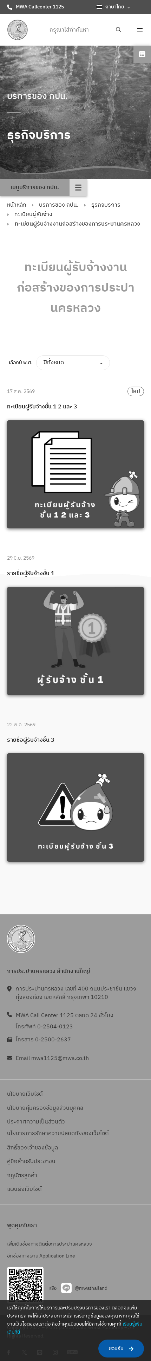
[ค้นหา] (118, 30)
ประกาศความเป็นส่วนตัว (36, 1122)
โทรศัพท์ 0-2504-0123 (44, 1027)
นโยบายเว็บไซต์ (24, 1094)
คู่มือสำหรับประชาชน (31, 1161)
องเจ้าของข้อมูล (39, 1148)
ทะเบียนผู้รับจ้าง (33, 214)
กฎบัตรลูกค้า (22, 1175)
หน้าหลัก (16, 205)
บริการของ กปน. (58, 205)
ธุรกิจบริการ (105, 205)
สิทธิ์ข (13, 1148)
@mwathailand (91, 1288)
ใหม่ (135, 391)
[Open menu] (140, 30)
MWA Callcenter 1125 (40, 7)
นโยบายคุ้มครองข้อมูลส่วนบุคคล (45, 1108)
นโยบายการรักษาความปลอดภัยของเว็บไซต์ (58, 1133)
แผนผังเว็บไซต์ (24, 1189)
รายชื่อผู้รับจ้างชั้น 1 (30, 573)
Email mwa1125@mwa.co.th (52, 1058)
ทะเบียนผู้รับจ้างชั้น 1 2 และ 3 (42, 407)
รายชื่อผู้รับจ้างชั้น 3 (31, 740)
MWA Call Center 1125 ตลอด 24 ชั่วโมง (64, 1015)
